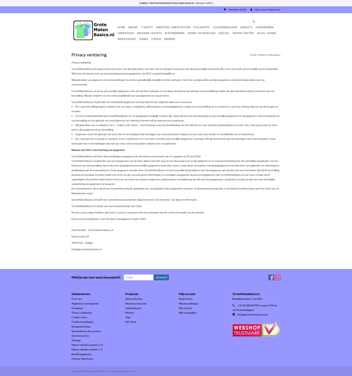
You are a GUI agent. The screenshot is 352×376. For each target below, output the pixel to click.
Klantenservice (80, 335)
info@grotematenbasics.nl (252, 314)
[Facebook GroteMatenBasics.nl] (271, 277)
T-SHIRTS (147, 27)
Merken (169, 38)
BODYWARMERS (175, 33)
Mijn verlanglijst (188, 312)
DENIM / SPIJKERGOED (202, 33)
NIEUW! (133, 27)
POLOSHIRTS (201, 27)
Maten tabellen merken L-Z (87, 349)
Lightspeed (129, 371)
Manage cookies (204, 3)
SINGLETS (246, 27)
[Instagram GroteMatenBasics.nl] (277, 277)
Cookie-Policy (79, 317)
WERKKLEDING (127, 38)
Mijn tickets (185, 308)
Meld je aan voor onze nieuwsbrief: (96, 277)
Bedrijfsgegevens (82, 354)
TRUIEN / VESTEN (243, 33)
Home (121, 27)
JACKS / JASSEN (266, 33)
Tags (128, 317)
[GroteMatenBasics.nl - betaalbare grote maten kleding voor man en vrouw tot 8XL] (94, 30)
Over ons (77, 298)
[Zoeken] (254, 22)
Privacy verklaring (269, 55)
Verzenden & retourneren (86, 331)
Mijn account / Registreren (267, 9)
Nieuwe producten (136, 303)
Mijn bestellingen (188, 303)
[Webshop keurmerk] (256, 329)
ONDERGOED (126, 33)
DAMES (143, 38)
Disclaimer (77, 308)
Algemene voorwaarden (85, 303)
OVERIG (156, 38)
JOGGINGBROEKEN (225, 27)
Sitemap (76, 340)
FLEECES (224, 33)
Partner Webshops (82, 358)
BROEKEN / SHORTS (149, 33)
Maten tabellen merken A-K (87, 344)
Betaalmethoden (81, 326)
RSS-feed (130, 321)
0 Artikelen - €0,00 (237, 9)
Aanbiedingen (133, 308)
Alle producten (133, 298)
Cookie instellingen (83, 321)
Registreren (185, 298)
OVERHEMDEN (264, 27)
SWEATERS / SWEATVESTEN (173, 27)
